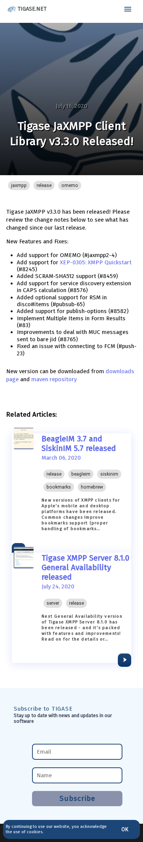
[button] (19, 185)
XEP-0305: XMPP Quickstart (96, 262)
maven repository (54, 379)
